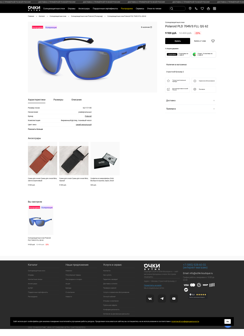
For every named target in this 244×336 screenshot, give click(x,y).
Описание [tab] (76, 99)
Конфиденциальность (111, 309)
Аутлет (30, 288)
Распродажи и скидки (74, 279)
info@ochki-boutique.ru (201, 273)
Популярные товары (73, 275)
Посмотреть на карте (152, 285)
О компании (70, 292)
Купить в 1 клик (200, 41)
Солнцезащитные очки (36, 271)
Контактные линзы (35, 279)
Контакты (107, 271)
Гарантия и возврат (110, 279)
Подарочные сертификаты (105, 8)
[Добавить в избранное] (213, 41)
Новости (69, 297)
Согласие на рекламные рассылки (116, 314)
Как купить (107, 275)
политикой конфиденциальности (185, 321)
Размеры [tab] (58, 99)
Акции (68, 284)
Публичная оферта (110, 305)
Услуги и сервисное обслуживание (116, 292)
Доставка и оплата (110, 284)
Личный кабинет (109, 297)
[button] (203, 54)
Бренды (68, 288)
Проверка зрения (109, 288)
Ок (227, 322)
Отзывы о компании (111, 301)
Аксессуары (32, 284)
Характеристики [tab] (36, 99)
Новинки (69, 271)
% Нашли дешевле (171, 49)
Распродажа (32, 297)
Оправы (31, 275)
